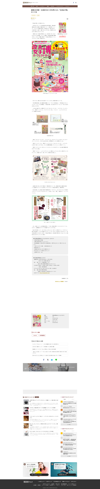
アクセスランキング (60, 6)
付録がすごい (34, 18)
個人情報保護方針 (64, 483)
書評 (37, 6)
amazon (35, 335)
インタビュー (42, 6)
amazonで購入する (62, 36)
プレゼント (67, 6)
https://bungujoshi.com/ (45, 272)
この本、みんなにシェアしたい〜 (36, 474)
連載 (48, 6)
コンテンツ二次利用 (45, 485)
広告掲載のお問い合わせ (63, 474)
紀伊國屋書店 (42, 335)
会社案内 (52, 483)
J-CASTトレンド (49, 481)
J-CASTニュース (41, 481)
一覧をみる (36, 397)
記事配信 (39, 485)
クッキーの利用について (72, 483)
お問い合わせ (58, 483)
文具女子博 (33, 15)
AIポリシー (58, 485)
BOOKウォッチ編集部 (59, 281)
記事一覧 (32, 6)
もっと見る (68, 424)
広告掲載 (34, 485)
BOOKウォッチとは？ (46, 483)
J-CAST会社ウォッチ (57, 481)
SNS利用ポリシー (52, 485)
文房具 (38, 15)
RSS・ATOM (63, 485)
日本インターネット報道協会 (71, 485)
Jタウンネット (73, 481)
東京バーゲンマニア (66, 481)
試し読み (52, 6)
